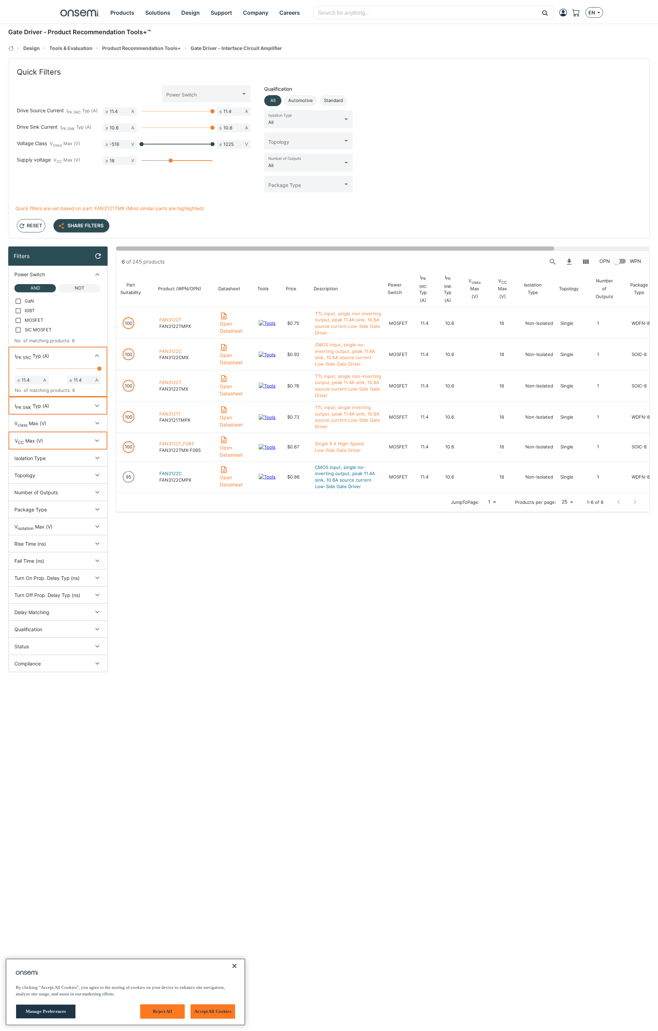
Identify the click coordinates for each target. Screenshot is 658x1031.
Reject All (162, 1011)
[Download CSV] (569, 262)
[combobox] (425, 13)
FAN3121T (170, 414)
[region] (125, 992)
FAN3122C (170, 351)
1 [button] (489, 502)
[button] (545, 13)
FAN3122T (170, 319)
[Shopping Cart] (578, 12)
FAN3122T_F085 (176, 443)
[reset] (98, 256)
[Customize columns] (585, 262)
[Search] (553, 262)
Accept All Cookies (212, 1011)
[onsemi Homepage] (80, 13)
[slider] (212, 111)
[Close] (234, 965)
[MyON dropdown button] (565, 12)
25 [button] (565, 502)
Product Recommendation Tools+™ (99, 32)
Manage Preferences (46, 1011)
